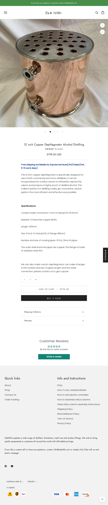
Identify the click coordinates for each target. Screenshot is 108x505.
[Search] (96, 12)
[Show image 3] (57, 131)
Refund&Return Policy (68, 413)
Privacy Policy (64, 423)
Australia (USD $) (14, 481)
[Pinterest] (6, 466)
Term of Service (65, 418)
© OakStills (10, 487)
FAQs (59, 385)
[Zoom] (102, 25)
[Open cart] (103, 12)
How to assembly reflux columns (73, 399)
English (31, 481)
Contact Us (10, 394)
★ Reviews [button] (105, 255)
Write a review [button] (54, 356)
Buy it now (54, 298)
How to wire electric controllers (73, 394)
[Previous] (45, 131)
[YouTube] (12, 466)
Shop (7, 390)
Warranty (28, 320)
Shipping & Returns (32, 311)
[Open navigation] (5, 12)
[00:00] (54, 73)
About (8, 385)
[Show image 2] (54, 131)
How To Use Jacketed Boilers (71, 390)
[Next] (62, 131)
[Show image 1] (50, 131)
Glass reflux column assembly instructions (78, 404)
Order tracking (12, 399)
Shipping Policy (65, 409)
